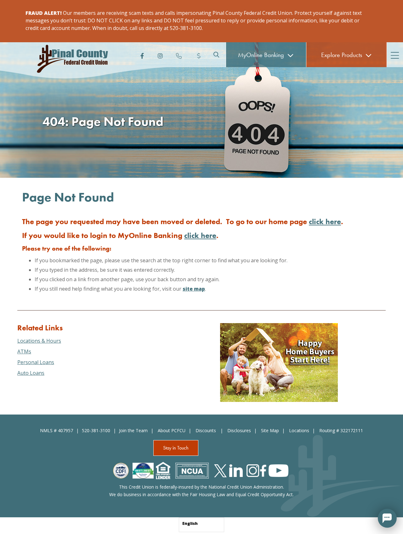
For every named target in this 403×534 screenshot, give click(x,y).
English (190, 523)
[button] (387, 518)
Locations (299, 430)
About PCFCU (171, 430)
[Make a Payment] (197, 54)
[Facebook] (140, 54)
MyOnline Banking (262, 55)
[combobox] (201, 524)
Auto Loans (30, 372)
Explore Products (342, 55)
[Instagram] (159, 54)
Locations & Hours (39, 340)
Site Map (270, 430)
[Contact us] (178, 54)
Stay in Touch (176, 447)
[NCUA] (192, 470)
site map (194, 288)
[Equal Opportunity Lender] (163, 470)
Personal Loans (35, 362)
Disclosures (239, 430)
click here (325, 221)
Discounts (206, 430)
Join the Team (133, 430)
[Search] (216, 54)
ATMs (24, 351)
